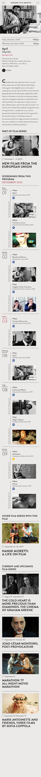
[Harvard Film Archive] (21, 2)
